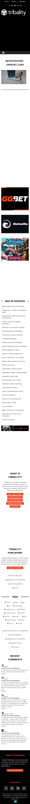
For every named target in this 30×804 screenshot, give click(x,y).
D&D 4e (11, 623)
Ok (15, 801)
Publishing (22, 1)
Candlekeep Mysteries (9, 338)
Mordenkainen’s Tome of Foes (11, 380)
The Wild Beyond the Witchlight (12, 331)
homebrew (22, 609)
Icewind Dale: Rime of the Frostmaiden (14, 346)
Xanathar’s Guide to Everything (12, 384)
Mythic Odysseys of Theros (10, 350)
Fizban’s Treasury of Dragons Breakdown (11, 322)
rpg (23, 602)
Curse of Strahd (7, 406)
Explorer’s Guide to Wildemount (12, 354)
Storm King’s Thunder (9, 402)
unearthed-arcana (10, 613)
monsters (16, 616)
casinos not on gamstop (15, 584)
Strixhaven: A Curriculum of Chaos (13, 327)
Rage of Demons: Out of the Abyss (13, 410)
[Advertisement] (15, 33)
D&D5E (22, 620)
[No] (28, 798)
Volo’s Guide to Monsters (10, 387)
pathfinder (7, 616)
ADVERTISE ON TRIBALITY (15, 503)
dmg (25, 616)
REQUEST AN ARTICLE (15, 497)
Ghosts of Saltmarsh (8, 365)
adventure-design (11, 620)
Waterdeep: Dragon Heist (10, 376)
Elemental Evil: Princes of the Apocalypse (11, 415)
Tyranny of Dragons (8, 419)
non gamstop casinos (15, 643)
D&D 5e (8, 602)
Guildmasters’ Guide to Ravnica (12, 369)
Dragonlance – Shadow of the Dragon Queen (14, 311)
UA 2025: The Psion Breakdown (10, 668)
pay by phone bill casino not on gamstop (15, 631)
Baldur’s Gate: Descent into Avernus (13, 361)
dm (9, 606)
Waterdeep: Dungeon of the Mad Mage (14, 372)
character (22, 613)
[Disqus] (15, 116)
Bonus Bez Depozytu (15, 635)
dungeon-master (10, 609)
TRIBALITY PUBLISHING (15, 568)
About (6, 1)
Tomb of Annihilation (8, 395)
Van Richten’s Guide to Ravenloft (12, 335)
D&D (16, 602)
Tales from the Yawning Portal (11, 399)
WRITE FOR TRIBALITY (15, 500)
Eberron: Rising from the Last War (13, 357)
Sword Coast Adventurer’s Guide (12, 391)
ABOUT (10, 494)
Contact (14, 1)
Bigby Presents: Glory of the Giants (13, 306)
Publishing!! (15, 506)
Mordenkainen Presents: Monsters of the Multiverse (14, 317)
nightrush (15, 588)
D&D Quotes (15, 647)
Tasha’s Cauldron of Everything (12, 342)
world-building (18, 606)
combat (20, 623)
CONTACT (19, 494)
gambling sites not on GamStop (15, 580)
